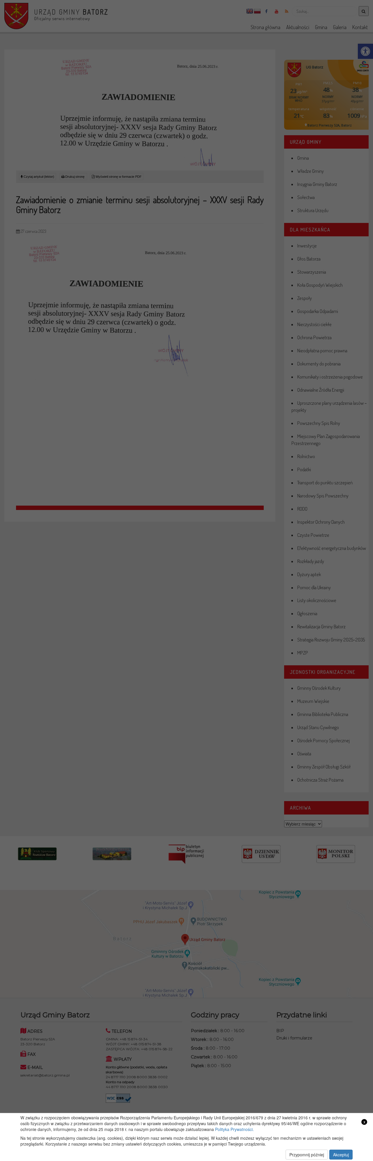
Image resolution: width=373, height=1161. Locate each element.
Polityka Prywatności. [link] (234, 1129)
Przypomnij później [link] (306, 1155)
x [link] (364, 1122)
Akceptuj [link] (341, 1155)
